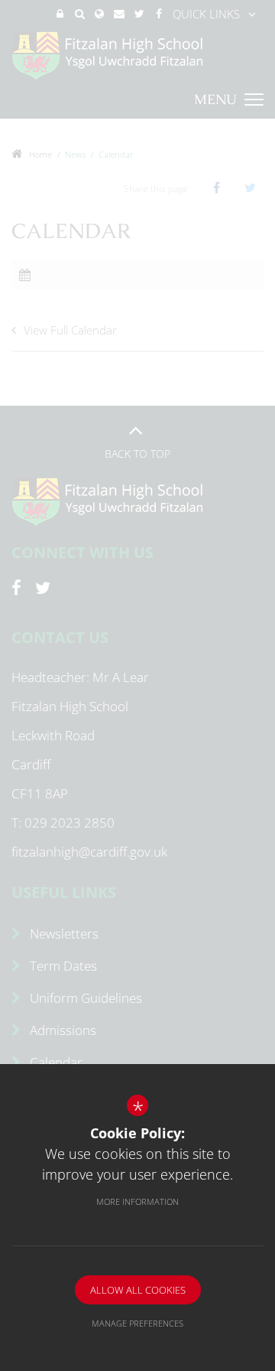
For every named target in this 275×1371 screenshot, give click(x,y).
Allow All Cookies (138, 1290)
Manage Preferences (137, 1323)
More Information (137, 1201)
